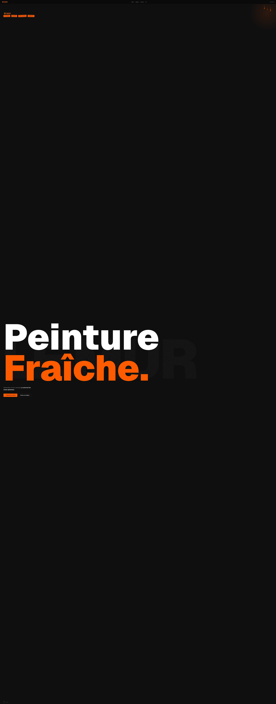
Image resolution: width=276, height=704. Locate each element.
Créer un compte (24, 395)
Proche (142, 2)
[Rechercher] (146, 2)
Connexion (272, 2)
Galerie (137, 2)
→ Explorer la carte (10, 395)
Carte (132, 2)
